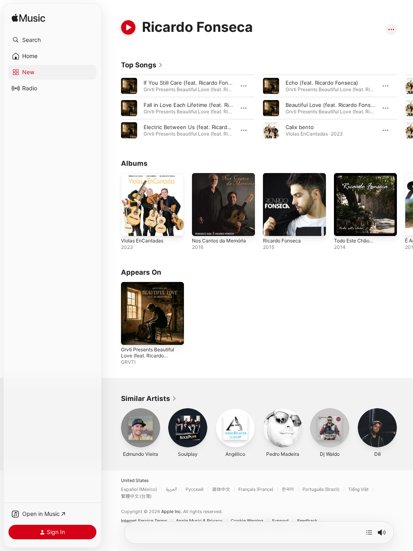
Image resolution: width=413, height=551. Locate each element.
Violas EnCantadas (142, 241)
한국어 (288, 489)
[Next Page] (405, 108)
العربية (171, 489)
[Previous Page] (113, 108)
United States (135, 480)
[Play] (128, 27)
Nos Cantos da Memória (219, 241)
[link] (142, 65)
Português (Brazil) (321, 489)
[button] (52, 40)
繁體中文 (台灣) (136, 496)
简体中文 (221, 489)
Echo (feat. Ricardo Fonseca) (322, 82)
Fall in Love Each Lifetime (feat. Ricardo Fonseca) (205, 105)
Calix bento (300, 127)
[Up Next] (369, 532)
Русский (195, 489)
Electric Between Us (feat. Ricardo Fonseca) (199, 127)
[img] (28, 18)
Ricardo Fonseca (282, 241)
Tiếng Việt (358, 489)
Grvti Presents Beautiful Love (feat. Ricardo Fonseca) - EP (147, 355)
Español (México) (139, 489)
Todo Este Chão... (353, 241)
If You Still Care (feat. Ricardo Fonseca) (193, 82)
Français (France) (255, 489)
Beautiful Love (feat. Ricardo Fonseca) (334, 105)
